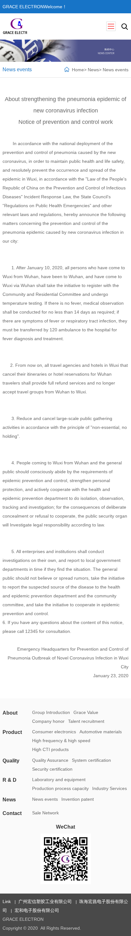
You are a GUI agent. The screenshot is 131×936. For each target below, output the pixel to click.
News (93, 69)
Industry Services (109, 788)
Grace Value (85, 712)
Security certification (52, 769)
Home (78, 69)
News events (115, 69)
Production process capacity (60, 788)
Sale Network (45, 812)
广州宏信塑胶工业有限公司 (45, 901)
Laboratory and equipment (59, 779)
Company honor (48, 721)
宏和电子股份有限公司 (37, 910)
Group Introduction (51, 712)
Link (7, 901)
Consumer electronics (54, 731)
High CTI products (50, 749)
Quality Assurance (50, 760)
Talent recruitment (86, 721)
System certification (91, 760)
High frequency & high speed (61, 740)
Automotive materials (100, 731)
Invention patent (77, 799)
